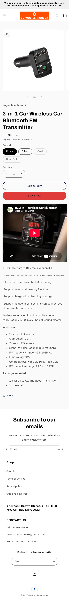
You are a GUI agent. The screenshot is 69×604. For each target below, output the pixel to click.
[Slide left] (27, 97)
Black (9, 151)
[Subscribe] (58, 449)
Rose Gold (14, 160)
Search (10, 471)
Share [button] (9, 395)
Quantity (7, 167)
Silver (25, 151)
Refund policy (14, 486)
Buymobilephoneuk (38, 595)
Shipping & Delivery (17, 494)
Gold (42, 152)
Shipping (7, 139)
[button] (4, 15)
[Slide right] (41, 97)
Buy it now (34, 195)
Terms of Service (15, 479)
